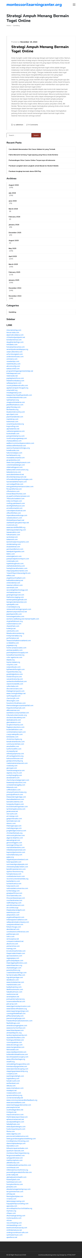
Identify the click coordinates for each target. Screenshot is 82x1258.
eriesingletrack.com (14, 556)
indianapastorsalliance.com (16, 920)
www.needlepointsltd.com (16, 1052)
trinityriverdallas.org (14, 636)
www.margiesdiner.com (15, 1047)
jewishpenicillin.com (14, 614)
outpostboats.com (13, 667)
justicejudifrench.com (14, 794)
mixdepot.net (11, 1090)
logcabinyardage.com (14, 977)
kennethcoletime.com (14, 802)
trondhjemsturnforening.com (17, 1141)
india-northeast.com (14, 501)
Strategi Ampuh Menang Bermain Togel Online (40, 49)
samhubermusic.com (14, 1235)
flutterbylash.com (13, 1179)
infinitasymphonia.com (15, 753)
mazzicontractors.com (15, 1114)
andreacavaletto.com (14, 650)
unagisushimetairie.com (15, 402)
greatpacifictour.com (14, 893)
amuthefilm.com (12, 746)
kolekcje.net (11, 628)
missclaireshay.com (13, 330)
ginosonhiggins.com (14, 843)
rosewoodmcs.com (13, 1093)
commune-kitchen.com (15, 744)
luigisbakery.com (12, 1078)
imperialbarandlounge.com (16, 515)
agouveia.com (11, 1206)
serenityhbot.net (12, 997)
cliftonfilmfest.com (13, 513)
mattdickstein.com (13, 984)
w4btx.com (10, 575)
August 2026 (14, 185)
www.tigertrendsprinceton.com (18, 1006)
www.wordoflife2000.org (15, 527)
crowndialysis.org (13, 607)
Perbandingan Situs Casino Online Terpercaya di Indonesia (32, 160)
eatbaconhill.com (13, 368)
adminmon (19, 125)
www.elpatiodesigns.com (16, 1126)
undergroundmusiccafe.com (17, 1232)
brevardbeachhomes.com (16, 494)
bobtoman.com (12, 421)
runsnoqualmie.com (14, 1042)
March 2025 (13, 264)
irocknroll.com (12, 525)
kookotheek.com (12, 433)
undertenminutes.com (15, 356)
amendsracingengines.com (16, 1025)
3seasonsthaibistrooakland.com (18, 640)
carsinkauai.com (12, 1167)
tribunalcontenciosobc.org (16, 715)
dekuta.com (11, 1086)
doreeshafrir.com (13, 778)
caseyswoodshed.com (14, 924)
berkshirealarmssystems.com (17, 542)
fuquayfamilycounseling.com (17, 1203)
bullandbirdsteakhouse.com (17, 1054)
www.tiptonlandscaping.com (17, 1069)
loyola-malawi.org (13, 662)
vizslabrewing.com (13, 544)
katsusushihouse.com (14, 758)
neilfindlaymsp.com (13, 903)
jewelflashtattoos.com (14, 405)
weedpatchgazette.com (15, 551)
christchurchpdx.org (14, 739)
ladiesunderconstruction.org (17, 470)
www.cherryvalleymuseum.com (18, 462)
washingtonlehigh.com (15, 1076)
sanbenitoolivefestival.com (16, 681)
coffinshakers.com (13, 790)
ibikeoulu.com (11, 787)
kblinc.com (10, 554)
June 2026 (13, 201)
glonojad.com (11, 768)
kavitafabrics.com (13, 881)
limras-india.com (12, 332)
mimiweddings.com (13, 1225)
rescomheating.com (14, 1223)
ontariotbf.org (11, 390)
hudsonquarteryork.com (15, 1129)
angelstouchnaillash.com (15, 578)
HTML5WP (71, 1255)
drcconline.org (12, 907)
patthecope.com (12, 934)
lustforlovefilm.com (13, 749)
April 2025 (13, 256)
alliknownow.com (13, 710)
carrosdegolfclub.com (14, 484)
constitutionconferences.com (17, 932)
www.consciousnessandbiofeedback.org (21, 1100)
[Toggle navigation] (74, 5)
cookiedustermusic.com (15, 876)
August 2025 (14, 240)
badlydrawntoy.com (14, 987)
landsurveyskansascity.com (16, 1035)
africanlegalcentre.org (14, 756)
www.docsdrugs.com (14, 1045)
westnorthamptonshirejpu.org (18, 448)
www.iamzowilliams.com (15, 1102)
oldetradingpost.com (14, 467)
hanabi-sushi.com (13, 1081)
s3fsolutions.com (13, 491)
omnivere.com (11, 359)
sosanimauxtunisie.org (15, 424)
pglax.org (10, 857)
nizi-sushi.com (11, 814)
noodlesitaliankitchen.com (16, 397)
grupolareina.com (13, 460)
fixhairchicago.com (13, 927)
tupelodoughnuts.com (15, 563)
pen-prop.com (11, 1004)
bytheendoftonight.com (15, 669)
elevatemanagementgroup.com (18, 1189)
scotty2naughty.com (14, 775)
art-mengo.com (12, 816)
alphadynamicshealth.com (16, 1177)
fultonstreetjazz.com (14, 453)
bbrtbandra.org (12, 409)
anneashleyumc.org (14, 1033)
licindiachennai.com (14, 340)
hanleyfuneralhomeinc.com (16, 568)
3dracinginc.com (12, 701)
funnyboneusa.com (13, 874)
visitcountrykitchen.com (15, 835)
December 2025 (15, 233)
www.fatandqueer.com (15, 1030)
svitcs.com (10, 936)
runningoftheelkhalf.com (16, 1013)
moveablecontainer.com (15, 457)
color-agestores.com (14, 657)
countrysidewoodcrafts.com (17, 385)
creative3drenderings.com (16, 972)
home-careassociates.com (16, 648)
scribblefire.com (12, 643)
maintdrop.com (12, 419)
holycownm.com (12, 886)
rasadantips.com (12, 361)
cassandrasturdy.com (14, 679)
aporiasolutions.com (14, 956)
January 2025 (14, 280)
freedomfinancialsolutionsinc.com (19, 1021)
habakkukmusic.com (14, 992)
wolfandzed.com (12, 1083)
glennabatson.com (13, 722)
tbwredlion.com (12, 1146)
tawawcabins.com (13, 532)
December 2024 (15, 288)
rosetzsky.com (11, 766)
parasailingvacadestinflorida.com (19, 1172)
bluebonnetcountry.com (15, 412)
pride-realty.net (12, 1175)
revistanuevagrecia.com (15, 770)
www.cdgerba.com (13, 1134)
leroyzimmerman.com (14, 1191)
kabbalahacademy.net (14, 580)
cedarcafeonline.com (14, 352)
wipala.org (10, 660)
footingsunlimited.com (15, 1040)
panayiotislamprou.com (15, 436)
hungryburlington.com (15, 804)
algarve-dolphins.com (14, 838)
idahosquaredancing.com (16, 530)
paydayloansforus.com (15, 378)
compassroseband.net (15, 941)
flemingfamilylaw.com (14, 1196)
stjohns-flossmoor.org (14, 871)
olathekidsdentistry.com (15, 566)
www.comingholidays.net (16, 693)
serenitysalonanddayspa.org (17, 349)
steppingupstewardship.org (17, 1071)
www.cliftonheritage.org (15, 1059)
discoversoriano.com (14, 689)
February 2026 (14, 217)
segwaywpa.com (12, 958)
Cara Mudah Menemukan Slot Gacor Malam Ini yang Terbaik (32, 149)
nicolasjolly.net (12, 751)
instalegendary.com (13, 393)
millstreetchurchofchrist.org (17, 1170)
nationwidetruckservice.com (17, 888)
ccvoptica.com (11, 1074)
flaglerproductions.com (15, 727)
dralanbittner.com (13, 547)
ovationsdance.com (13, 624)
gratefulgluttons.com (14, 674)
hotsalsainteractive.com (15, 347)
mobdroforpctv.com (14, 676)
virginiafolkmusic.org (14, 621)
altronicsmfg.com (13, 366)
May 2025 (12, 248)
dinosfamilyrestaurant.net (16, 477)
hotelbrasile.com (12, 450)
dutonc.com (11, 823)
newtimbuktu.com (13, 364)
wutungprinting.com (14, 845)
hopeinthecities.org (13, 672)
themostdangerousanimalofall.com (19, 705)
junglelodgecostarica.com (16, 830)
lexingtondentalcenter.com (16, 602)
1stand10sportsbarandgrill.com (18, 573)
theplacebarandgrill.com (15, 910)
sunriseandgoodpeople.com (17, 864)
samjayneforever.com (14, 1158)
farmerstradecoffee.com (15, 975)
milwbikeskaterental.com (16, 850)
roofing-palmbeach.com (15, 503)
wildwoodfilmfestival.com (16, 445)
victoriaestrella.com (13, 895)
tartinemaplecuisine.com (15, 809)
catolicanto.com (12, 631)
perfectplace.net (12, 638)
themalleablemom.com (15, 799)
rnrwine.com (11, 1199)
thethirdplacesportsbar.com (17, 1117)
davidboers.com (12, 980)
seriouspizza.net (12, 939)
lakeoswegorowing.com (15, 1201)
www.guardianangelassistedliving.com (21, 1138)
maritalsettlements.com (15, 847)
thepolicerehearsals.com (15, 708)
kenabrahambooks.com (15, 741)
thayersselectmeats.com (15, 953)
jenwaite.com (11, 1187)
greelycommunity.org (14, 761)
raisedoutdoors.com (14, 518)
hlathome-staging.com (15, 597)
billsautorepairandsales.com (17, 1148)
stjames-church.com (14, 773)
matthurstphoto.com (14, 1160)
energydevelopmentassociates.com (19, 486)
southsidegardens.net (14, 1110)
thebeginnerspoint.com (15, 691)
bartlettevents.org (13, 455)
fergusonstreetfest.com (15, 1155)
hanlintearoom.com (14, 1182)
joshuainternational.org (15, 999)
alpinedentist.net (12, 429)
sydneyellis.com (12, 604)
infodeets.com (11, 344)
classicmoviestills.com (14, 684)
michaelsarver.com (13, 592)
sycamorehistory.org (14, 1095)
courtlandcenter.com (14, 900)
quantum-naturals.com (15, 1151)
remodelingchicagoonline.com (18, 1064)
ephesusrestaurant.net (15, 1119)
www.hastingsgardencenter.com (18, 1105)
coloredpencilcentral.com (16, 510)
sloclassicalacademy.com (15, 717)
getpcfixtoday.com (13, 407)
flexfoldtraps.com (13, 1023)
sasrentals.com (12, 587)
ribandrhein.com (12, 626)
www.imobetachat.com (15, 982)
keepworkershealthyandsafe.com (19, 395)
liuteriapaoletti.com (13, 862)
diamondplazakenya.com (16, 1143)
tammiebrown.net (13, 821)
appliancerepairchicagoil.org (17, 388)
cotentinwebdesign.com (15, 465)
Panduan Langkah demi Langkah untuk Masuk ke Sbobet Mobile (33, 166)
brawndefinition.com (14, 729)
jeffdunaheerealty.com (15, 1016)
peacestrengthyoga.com (15, 1018)
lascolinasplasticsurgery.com (17, 1057)
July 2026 (12, 193)
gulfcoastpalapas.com (14, 960)
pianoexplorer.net (13, 1107)
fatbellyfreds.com (13, 1124)
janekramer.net (12, 811)
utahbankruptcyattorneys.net (17, 522)
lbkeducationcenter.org (15, 633)
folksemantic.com (13, 534)
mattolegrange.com (14, 828)
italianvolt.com (12, 539)
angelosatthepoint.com (15, 917)
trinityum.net (11, 1112)
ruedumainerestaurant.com (17, 763)
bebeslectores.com (13, 472)
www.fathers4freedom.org (16, 1009)
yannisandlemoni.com (14, 549)
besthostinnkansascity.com (16, 1228)
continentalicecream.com (16, 732)
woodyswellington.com (15, 1122)
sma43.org (10, 1061)
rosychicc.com (11, 664)
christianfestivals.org (14, 833)
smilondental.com (13, 583)
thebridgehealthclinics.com (16, 963)
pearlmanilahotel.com (14, 417)
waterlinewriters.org (14, 965)
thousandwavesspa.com (15, 898)
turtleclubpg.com (13, 891)
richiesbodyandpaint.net (15, 337)
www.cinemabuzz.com (15, 1088)
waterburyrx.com (13, 912)
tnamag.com (11, 948)
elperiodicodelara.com (15, 335)
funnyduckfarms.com (14, 1184)
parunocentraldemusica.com (17, 1136)
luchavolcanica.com (13, 883)
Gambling (12, 312)
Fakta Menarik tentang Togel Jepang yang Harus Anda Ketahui (33, 155)
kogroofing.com (12, 426)
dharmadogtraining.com (15, 1215)
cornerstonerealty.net (14, 1098)
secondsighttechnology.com (17, 590)
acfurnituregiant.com (14, 354)
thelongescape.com (13, 826)
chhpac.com (11, 1213)
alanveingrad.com (13, 840)
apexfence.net (11, 1237)
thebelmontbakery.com (15, 380)
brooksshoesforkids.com (16, 951)
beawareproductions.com (16, 782)
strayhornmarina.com (14, 725)
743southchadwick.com (15, 498)
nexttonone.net (12, 994)
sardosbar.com (12, 537)
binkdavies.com (12, 737)
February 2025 (14, 272)
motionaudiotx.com (13, 1218)
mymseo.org (11, 1211)
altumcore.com (12, 944)
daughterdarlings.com (15, 342)
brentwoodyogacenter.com (16, 1066)
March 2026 (13, 209)
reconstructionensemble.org (17, 879)
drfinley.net (10, 1194)
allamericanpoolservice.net (16, 612)
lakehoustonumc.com (14, 989)
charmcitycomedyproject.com (17, 780)
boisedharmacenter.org (15, 655)
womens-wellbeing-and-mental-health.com (22, 619)
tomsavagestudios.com (15, 616)
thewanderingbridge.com (16, 797)
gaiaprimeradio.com (14, 818)
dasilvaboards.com (13, 720)
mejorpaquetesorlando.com (17, 571)
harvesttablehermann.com (16, 482)
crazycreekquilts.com (14, 734)
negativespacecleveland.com (17, 859)
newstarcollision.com (14, 585)
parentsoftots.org (13, 970)
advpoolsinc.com (12, 915)
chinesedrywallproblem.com (17, 867)
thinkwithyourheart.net (15, 520)
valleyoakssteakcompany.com (17, 922)
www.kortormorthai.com (15, 1028)
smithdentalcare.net (14, 1230)
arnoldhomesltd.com (14, 508)
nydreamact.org (12, 400)
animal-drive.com (13, 946)
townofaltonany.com (14, 855)
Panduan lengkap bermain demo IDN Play (25, 171)
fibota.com (10, 1131)
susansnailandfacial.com (15, 1001)
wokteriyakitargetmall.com (16, 599)
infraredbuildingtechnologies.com (19, 479)
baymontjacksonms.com (15, 852)
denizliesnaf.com (12, 929)
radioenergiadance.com (15, 431)
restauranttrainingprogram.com (18, 609)
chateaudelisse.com (14, 441)
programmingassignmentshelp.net (19, 371)
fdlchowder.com (12, 1049)
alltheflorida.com (12, 1163)
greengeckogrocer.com (15, 595)
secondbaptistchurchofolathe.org (19, 1208)
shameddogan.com (13, 968)
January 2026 (14, 225)
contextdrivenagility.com (15, 785)
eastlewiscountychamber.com (17, 713)
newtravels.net (12, 376)
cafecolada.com (12, 686)
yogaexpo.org (11, 645)
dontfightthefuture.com (15, 506)
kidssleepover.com (13, 373)
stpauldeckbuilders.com (15, 1037)
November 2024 (15, 296)
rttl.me (9, 1220)
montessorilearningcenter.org (17, 4)
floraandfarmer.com (14, 489)
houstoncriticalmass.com (16, 703)
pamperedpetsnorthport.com (17, 559)
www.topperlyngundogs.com (17, 1011)
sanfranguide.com (13, 696)
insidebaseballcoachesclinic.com (18, 1165)
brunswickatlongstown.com (17, 806)
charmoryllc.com (12, 698)
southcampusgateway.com (16, 438)
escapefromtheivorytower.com (18, 496)
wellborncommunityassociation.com (20, 443)
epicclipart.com (12, 414)
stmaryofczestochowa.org (16, 792)
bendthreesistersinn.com (16, 869)
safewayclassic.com (13, 383)
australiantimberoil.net (15, 474)
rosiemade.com (12, 561)
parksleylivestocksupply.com (17, 652)
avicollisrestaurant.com (15, 905)
